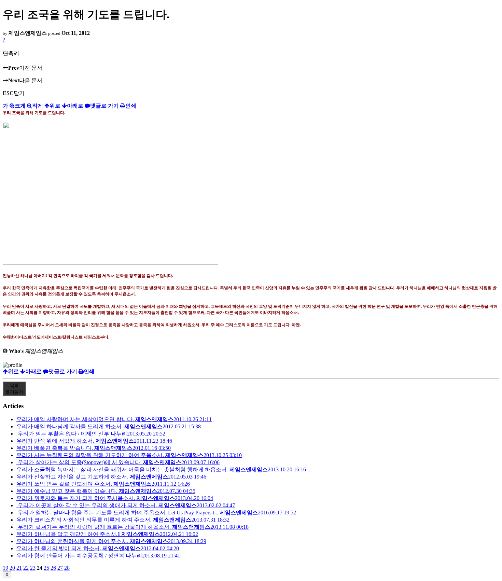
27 (60, 568)
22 (26, 568)
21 (19, 568)
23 (33, 568)
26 (53, 568)
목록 (14, 388)
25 (46, 568)
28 (67, 568)
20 (12, 568)
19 (5, 568)
